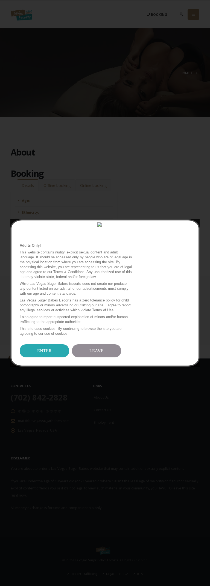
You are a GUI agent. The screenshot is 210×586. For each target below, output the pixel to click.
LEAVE (96, 350)
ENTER (44, 350)
